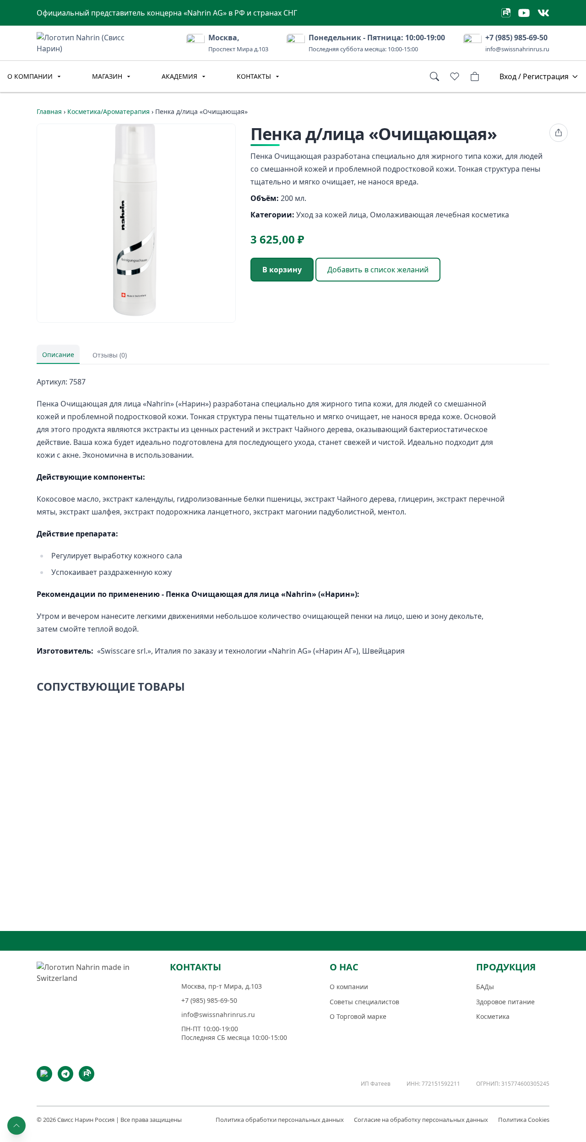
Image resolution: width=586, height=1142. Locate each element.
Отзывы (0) (109, 355)
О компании (30, 76)
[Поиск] (434, 76)
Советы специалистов (364, 1001)
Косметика (493, 1016)
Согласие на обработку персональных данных (421, 1119)
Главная (49, 111)
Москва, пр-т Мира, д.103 (221, 986)
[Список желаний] (455, 76)
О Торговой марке (358, 1016)
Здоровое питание (505, 1001)
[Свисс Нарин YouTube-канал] (524, 12)
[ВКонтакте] (543, 12)
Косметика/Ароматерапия (108, 111)
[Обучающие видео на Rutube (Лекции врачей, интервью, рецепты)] (505, 12)
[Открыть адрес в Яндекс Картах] (195, 43)
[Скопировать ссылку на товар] (558, 133)
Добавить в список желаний (378, 270)
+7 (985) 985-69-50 (516, 37)
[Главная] (89, 991)
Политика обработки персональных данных (280, 1119)
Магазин (107, 76)
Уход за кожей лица (331, 215)
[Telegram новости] (65, 1074)
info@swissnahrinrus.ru (517, 49)
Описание (58, 354)
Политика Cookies (523, 1119)
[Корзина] (475, 76)
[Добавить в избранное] (367, 713)
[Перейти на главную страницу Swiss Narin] (94, 42)
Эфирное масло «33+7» (254, 816)
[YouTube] (44, 1074)
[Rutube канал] (86, 1074)
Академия (179, 76)
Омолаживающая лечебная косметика (439, 215)
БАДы (485, 986)
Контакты (254, 76)
